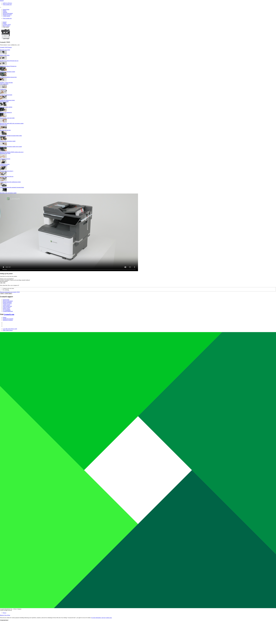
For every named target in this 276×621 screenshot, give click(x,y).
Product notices (6, 308)
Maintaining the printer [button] (5, 153)
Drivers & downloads (8, 301)
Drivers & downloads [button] (8, 13)
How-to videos (6, 25)
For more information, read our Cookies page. (101, 617)
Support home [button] (6, 9)
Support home (6, 299)
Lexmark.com (9, 314)
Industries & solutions (8, 320)
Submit (2, 293)
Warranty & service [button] (7, 14)
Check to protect (6, 307)
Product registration (7, 302)
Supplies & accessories (8, 318)
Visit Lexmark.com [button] (7, 4)
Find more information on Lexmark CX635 (10, 292)
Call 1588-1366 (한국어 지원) (10, 328)
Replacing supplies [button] (4, 101)
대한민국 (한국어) (7, 3)
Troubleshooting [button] (3, 165)
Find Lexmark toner (7, 306)
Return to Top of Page (5, 615)
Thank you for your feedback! (7, 278)
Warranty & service (7, 303)
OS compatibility (7, 310)
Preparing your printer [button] (5, 49)
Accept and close (4, 620)
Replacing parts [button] (3, 124)
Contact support (8, 293)
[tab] (138, 49)
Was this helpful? (4, 281)
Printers (4, 23)
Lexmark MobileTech (8, 311)
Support (4, 22)
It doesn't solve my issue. (8, 288)
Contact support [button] (6, 16)
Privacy (4, 612)
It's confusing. (6, 289)
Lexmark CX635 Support (6, 47)
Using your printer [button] (4, 83)
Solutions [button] (5, 12)
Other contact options (8, 330)
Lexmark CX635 (7, 24)
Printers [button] (4, 10)
